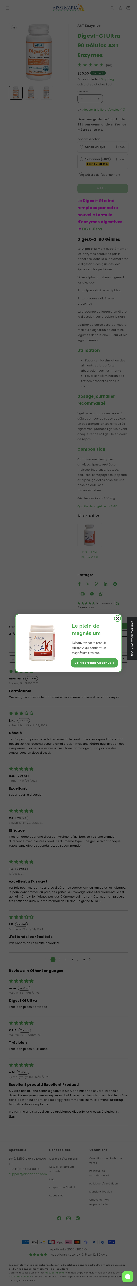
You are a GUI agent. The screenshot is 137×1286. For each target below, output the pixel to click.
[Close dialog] (117, 618)
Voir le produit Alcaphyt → (94, 663)
